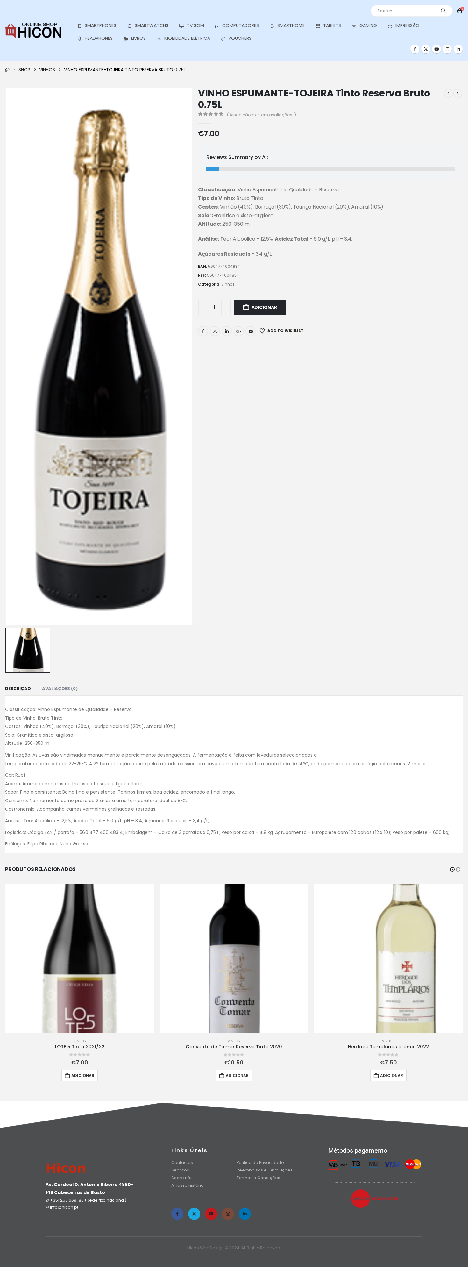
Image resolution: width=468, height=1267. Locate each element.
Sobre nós (182, 1177)
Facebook (203, 331)
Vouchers (240, 38)
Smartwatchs (151, 25)
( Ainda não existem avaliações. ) (261, 115)
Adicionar (264, 307)
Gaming (368, 25)
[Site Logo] (34, 30)
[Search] (443, 10)
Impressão (407, 25)
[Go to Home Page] (7, 70)
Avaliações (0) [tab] (60, 689)
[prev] (448, 93)
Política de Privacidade (260, 1162)
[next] (457, 93)
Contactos (182, 1162)
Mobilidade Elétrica (187, 38)
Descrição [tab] (18, 689)
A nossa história (188, 1185)
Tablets (332, 25)
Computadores (240, 25)
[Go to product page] (79, 958)
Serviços (180, 1170)
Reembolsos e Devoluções (265, 1170)
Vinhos (228, 284)
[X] (425, 49)
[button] (452, 869)
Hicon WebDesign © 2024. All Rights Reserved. (234, 1247)
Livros (138, 38)
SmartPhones (100, 25)
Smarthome (291, 25)
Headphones (99, 38)
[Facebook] (414, 49)
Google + (239, 331)
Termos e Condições (258, 1177)
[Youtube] (436, 49)
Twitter (215, 331)
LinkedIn (227, 331)
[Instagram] (447, 49)
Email (250, 331)
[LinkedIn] (458, 49)
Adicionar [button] (82, 1075)
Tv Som (195, 25)
